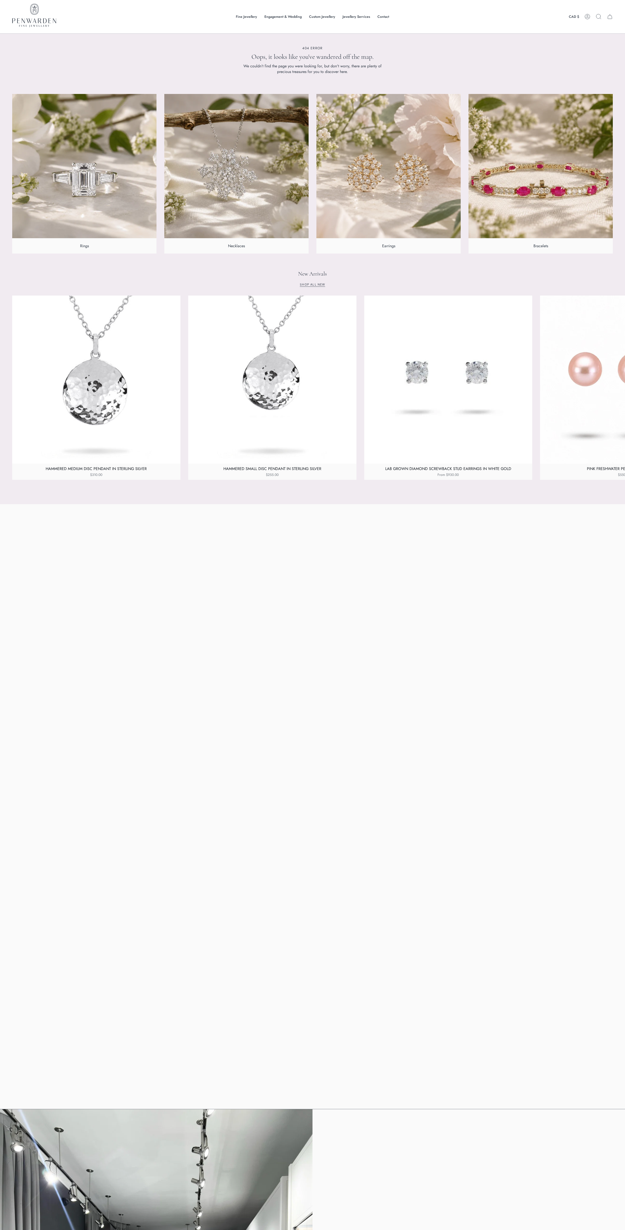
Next (618, 380)
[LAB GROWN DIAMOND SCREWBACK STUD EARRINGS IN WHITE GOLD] (448, 380)
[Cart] (609, 16)
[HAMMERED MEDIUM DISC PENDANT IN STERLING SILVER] (96, 380)
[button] (246, 17)
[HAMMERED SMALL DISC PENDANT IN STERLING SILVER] (272, 380)
